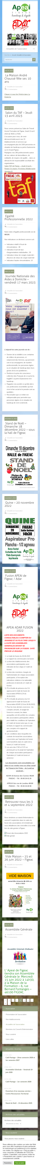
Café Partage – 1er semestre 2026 (18, 1082)
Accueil (14, 55)
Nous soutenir (11, 1034)
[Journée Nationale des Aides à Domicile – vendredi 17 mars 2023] (20, 279)
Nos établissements (13, 1019)
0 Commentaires (12, 89)
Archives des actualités (12, 1120)
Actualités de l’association (15, 1024)
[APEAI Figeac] (21, 30)
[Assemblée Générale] (18, 929)
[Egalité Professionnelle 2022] (18, 217)
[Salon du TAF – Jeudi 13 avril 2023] (18, 114)
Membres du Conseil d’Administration (19, 1029)
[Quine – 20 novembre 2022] (19, 504)
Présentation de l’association (16, 1014)
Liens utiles (10, 1039)
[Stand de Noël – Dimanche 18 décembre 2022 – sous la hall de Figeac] (19, 428)
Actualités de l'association (24, 55)
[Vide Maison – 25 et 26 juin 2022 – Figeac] (18, 858)
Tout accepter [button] (19, 1163)
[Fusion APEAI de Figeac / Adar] (15, 577)
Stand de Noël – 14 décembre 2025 (19, 1103)
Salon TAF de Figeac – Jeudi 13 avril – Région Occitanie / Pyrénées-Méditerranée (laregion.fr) (19, 168)
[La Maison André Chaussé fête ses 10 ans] (18, 78)
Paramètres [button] (8, 1163)
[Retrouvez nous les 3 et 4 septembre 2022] (19, 803)
